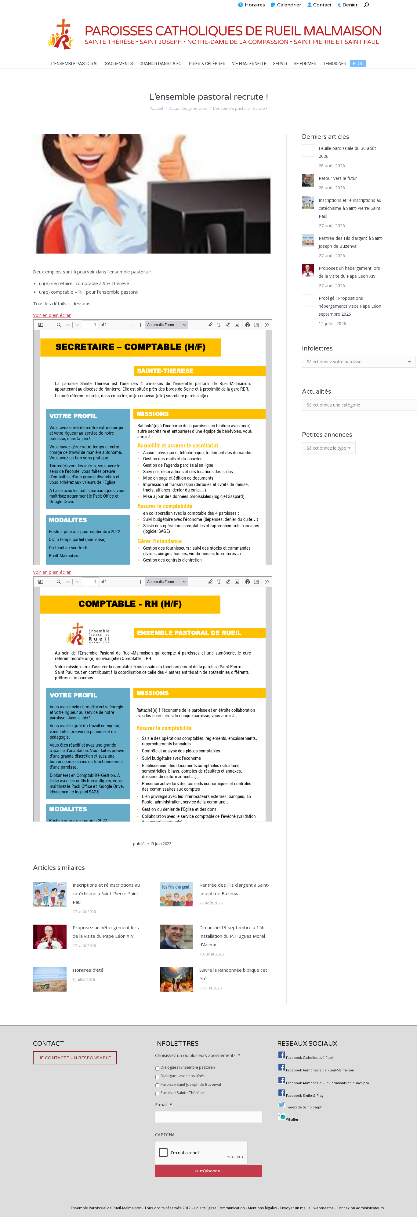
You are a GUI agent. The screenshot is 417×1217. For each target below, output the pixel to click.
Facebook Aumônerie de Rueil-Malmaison (320, 1070)
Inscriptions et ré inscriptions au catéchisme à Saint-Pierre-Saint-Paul (106, 893)
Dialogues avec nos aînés (183, 1075)
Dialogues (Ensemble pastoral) (188, 1067)
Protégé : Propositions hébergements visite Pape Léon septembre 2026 (350, 306)
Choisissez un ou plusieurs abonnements (198, 1055)
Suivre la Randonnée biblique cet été (233, 974)
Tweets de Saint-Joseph (304, 1107)
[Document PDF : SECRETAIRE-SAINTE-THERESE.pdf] (152, 442)
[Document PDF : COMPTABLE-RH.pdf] (152, 699)
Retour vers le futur (338, 178)
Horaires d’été (88, 970)
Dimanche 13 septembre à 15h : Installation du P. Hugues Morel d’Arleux (233, 936)
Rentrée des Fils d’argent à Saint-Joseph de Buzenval (234, 889)
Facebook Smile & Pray (304, 1095)
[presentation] (201, 1153)
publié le (152, 843)
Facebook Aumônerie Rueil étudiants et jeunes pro (327, 1083)
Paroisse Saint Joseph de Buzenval (191, 1084)
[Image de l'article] (50, 894)
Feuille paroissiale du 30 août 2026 (347, 152)
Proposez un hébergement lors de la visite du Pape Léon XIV (106, 931)
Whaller (292, 1119)
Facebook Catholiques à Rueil (310, 1058)
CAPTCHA (165, 1134)
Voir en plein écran (52, 315)
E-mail (163, 1105)
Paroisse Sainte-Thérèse (182, 1092)
